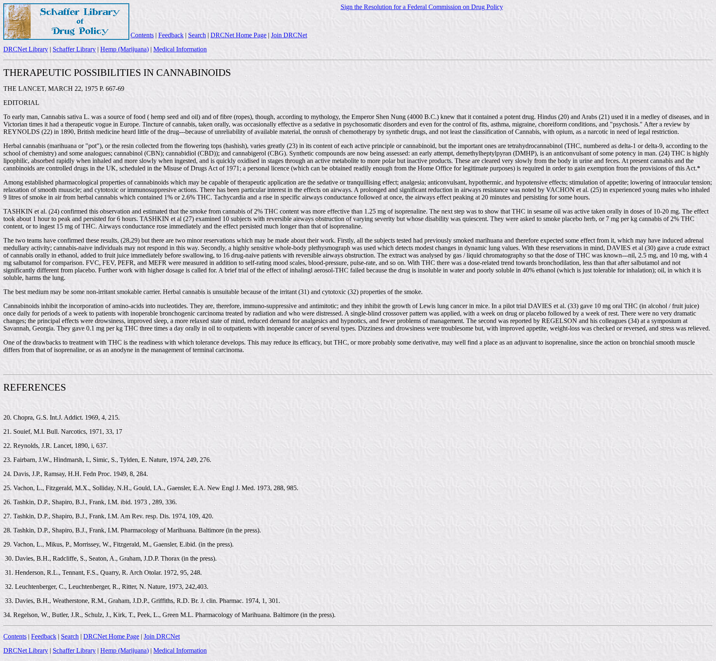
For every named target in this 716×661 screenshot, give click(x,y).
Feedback (171, 35)
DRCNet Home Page (238, 35)
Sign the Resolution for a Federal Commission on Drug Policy (422, 6)
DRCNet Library (25, 49)
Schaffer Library (74, 49)
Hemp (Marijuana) (124, 49)
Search (197, 35)
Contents (142, 35)
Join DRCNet (289, 35)
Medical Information (180, 49)
